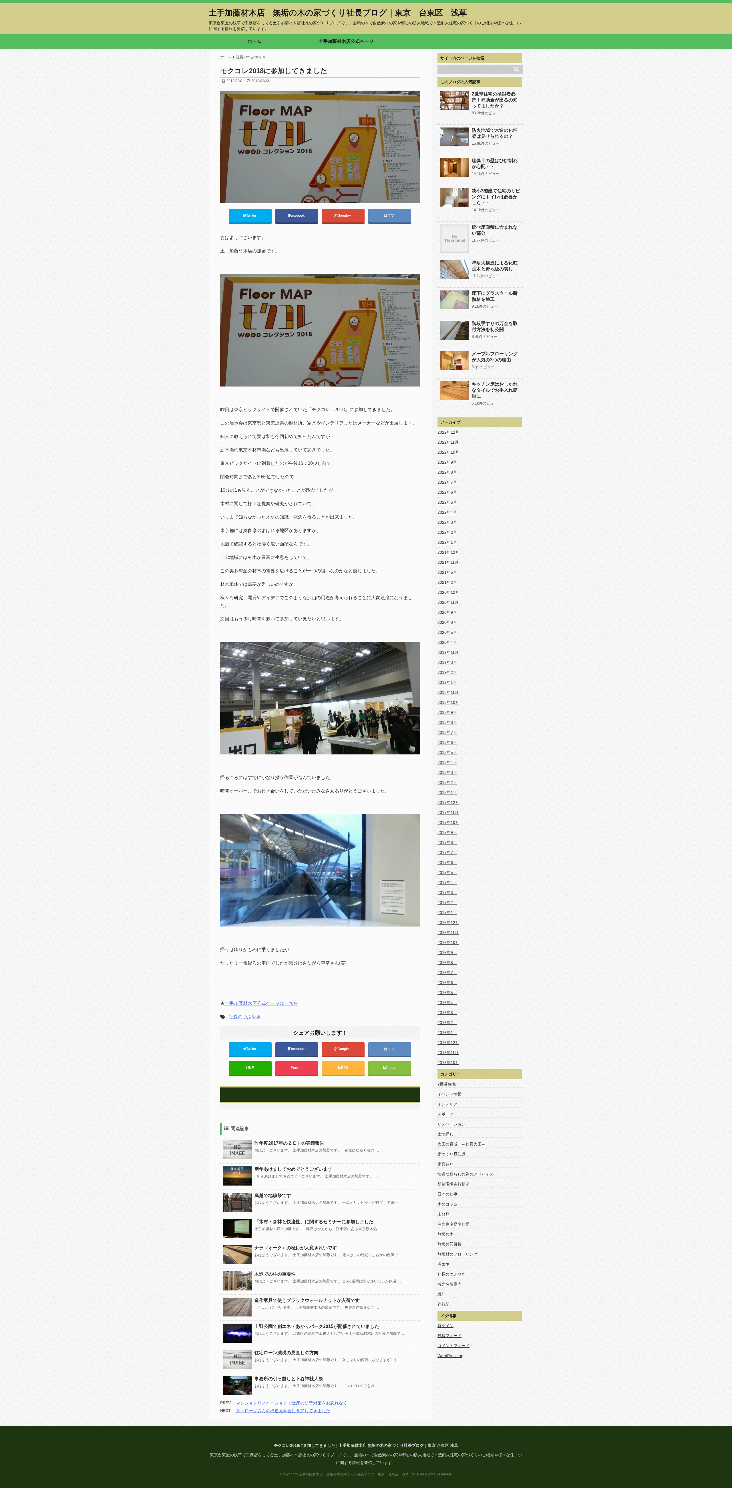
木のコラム (447, 1204)
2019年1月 (447, 682)
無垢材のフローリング (457, 1254)
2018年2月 (447, 782)
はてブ (389, 216)
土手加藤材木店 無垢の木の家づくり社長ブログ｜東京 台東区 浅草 (338, 13)
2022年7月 (447, 482)
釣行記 (443, 1304)
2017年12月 (448, 802)
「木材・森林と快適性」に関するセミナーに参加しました (313, 1221)
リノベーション (451, 1124)
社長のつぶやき (245, 1016)
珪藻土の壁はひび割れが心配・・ (495, 163)
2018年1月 (447, 792)
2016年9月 (447, 952)
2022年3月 (447, 522)
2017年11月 (448, 812)
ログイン (445, 1325)
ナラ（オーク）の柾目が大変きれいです (295, 1247)
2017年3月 (447, 892)
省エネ (443, 1264)
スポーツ (445, 1114)
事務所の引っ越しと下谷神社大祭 (288, 1378)
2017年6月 (447, 862)
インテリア (447, 1104)
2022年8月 (447, 472)
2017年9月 (447, 832)
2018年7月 (447, 732)
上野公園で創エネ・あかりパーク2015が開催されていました (316, 1326)
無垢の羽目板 (449, 1244)
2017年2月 (447, 902)
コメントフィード (453, 1345)
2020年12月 (448, 592)
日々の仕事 (447, 1194)
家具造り (445, 1164)
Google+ (344, 216)
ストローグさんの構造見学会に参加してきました (283, 1410)
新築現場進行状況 (453, 1184)
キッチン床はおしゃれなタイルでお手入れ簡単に (495, 390)
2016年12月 (448, 922)
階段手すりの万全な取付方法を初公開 (495, 326)
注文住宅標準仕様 (453, 1224)
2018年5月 (447, 752)
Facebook (297, 216)
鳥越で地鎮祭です (272, 1195)
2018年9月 (447, 712)
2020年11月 (448, 602)
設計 (441, 1294)
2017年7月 (447, 852)
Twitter (251, 216)
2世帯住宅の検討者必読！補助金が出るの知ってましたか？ (495, 99)
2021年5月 (447, 572)
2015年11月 (448, 1052)
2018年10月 (448, 702)
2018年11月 (448, 692)
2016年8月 (447, 962)
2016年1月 (447, 1032)
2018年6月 (447, 742)
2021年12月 (448, 552)
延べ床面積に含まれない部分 (495, 230)
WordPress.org (451, 1355)
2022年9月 (447, 462)
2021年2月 (447, 582)
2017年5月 (447, 872)
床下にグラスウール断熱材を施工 (495, 296)
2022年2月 (447, 532)
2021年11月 (448, 562)
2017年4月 (447, 882)
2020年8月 (447, 622)
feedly (391, 1068)
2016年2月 (447, 1022)
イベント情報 (449, 1094)
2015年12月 (448, 1042)
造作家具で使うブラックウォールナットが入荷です (307, 1300)
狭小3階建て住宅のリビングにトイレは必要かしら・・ (496, 196)
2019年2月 (447, 672)
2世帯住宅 (446, 1084)
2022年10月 (448, 452)
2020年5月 (447, 632)
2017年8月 (447, 842)
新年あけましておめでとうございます (293, 1169)
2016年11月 (448, 932)
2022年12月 (448, 432)
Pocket (296, 1068)
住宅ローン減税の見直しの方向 (286, 1352)
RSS (344, 1068)
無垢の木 (445, 1234)
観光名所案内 (449, 1284)
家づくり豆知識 (451, 1154)
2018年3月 (447, 772)
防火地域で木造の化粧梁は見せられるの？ (495, 133)
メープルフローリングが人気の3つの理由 (495, 356)
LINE (250, 1068)
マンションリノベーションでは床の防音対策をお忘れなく (291, 1403)
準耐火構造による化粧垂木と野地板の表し (495, 265)
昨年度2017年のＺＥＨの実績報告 (289, 1143)
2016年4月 (447, 1002)
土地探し (445, 1134)
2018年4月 (447, 762)
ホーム (254, 41)
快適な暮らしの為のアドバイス (465, 1174)
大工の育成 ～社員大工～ (461, 1144)
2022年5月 (447, 502)
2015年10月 (448, 1062)
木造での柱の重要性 (275, 1274)
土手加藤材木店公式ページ (346, 41)
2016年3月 (447, 1012)
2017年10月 (448, 822)
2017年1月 (447, 912)
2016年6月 (447, 982)
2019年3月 (447, 662)
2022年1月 (447, 542)
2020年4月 (447, 642)
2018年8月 (447, 722)
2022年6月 (447, 492)
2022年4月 (447, 512)
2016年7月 (447, 972)
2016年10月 (448, 942)
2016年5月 (447, 992)
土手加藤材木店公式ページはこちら (261, 1003)
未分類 (443, 1214)
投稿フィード (449, 1335)
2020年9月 (447, 612)
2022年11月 (448, 442)
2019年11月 (448, 652)
